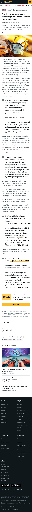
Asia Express (20, 416)
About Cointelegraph (5, 465)
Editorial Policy (12, 315)
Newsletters (4, 469)
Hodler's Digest (21, 413)
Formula (19, 439)
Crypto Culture (21, 422)
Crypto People (21, 410)
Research (3, 445)
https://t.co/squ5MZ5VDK (21, 223)
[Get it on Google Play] (16, 485)
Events (19, 450)
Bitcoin (3, 410)
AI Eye (19, 419)
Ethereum (4, 413)
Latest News (5, 22)
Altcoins (3, 416)
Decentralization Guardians (21, 446)
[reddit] (21, 489)
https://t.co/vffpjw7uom (14, 282)
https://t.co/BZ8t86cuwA (19, 260)
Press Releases (5, 442)
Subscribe (16, 304)
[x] (2, 489)
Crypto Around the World (22, 426)
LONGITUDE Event (22, 453)
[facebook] (12, 489)
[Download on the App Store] (5, 485)
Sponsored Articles (6, 439)
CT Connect (20, 456)
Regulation (4, 422)
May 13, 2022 (16, 132)
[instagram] (15, 489)
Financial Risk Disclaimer (5, 479)
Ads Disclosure (5, 475)
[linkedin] (5, 489)
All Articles (20, 404)
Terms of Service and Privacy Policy (9, 509)
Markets (3, 407)
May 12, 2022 (23, 245)
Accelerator (20, 442)
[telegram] (9, 489)
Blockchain (4, 419)
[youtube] (18, 489)
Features (19, 407)
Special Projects (5, 448)
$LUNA (21, 235)
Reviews (19, 430)
